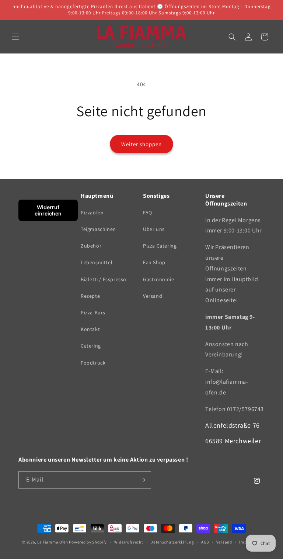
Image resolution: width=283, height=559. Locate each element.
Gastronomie (158, 279)
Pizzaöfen (92, 212)
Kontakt (90, 329)
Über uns (154, 229)
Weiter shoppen (141, 144)
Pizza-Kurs (93, 312)
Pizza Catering (160, 245)
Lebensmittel (96, 262)
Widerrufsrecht (128, 542)
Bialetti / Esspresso (103, 279)
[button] (15, 37)
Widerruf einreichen (48, 210)
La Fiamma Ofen (53, 542)
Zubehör (91, 245)
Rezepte (90, 296)
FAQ (147, 212)
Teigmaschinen (98, 229)
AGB (205, 542)
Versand (152, 296)
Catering (91, 345)
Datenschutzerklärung (172, 542)
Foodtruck (93, 362)
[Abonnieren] (142, 480)
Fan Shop (154, 262)
